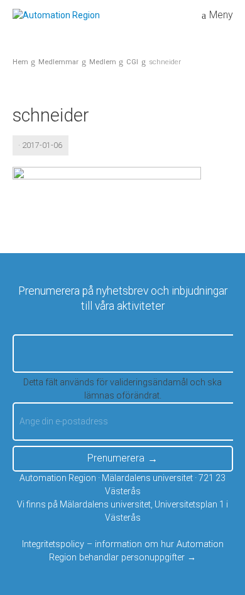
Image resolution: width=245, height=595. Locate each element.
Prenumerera (115, 458)
